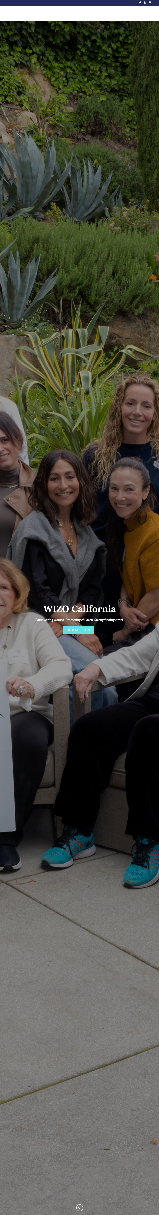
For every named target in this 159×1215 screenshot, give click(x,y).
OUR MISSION (78, 630)
